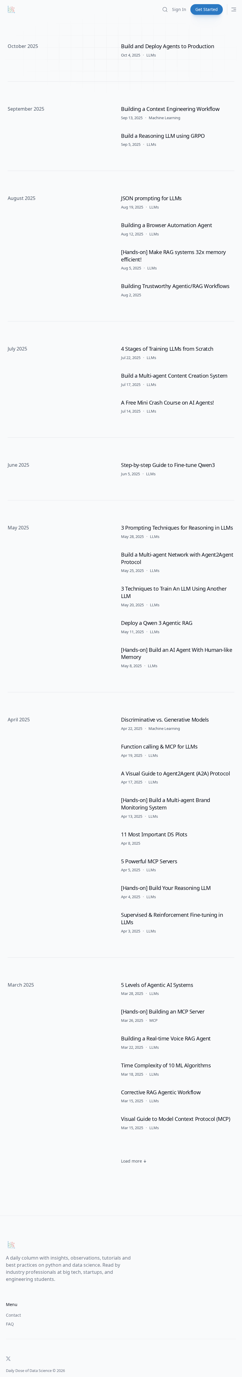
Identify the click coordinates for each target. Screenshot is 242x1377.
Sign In (179, 9)
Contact (13, 1315)
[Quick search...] (165, 9)
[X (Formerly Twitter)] (8, 1358)
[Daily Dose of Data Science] (11, 9)
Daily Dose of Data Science (29, 1370)
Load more (131, 1161)
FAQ (10, 1324)
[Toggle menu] (233, 9)
